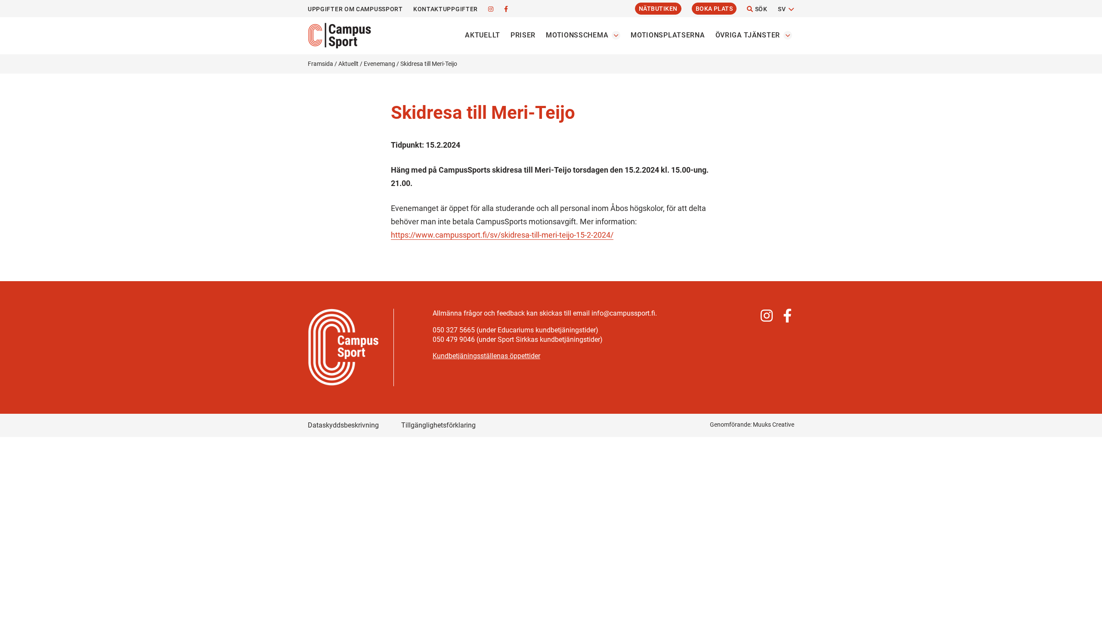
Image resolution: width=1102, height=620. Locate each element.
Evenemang (379, 63)
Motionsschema (577, 35)
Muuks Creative (773, 424)
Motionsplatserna (668, 35)
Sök (760, 9)
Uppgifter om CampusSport (355, 9)
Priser (523, 35)
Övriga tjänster (747, 35)
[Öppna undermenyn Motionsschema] (616, 35)
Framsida (320, 63)
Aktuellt (482, 35)
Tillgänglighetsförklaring (438, 425)
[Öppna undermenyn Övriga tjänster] (787, 35)
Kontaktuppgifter (445, 9)
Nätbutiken (658, 8)
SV (782, 9)
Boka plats (714, 8)
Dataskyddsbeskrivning (343, 425)
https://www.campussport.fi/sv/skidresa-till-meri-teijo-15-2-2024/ (502, 234)
